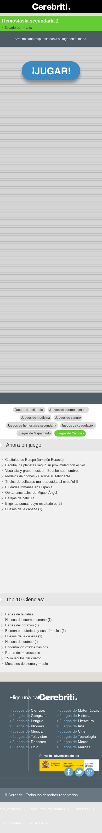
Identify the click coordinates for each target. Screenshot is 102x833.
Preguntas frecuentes (47, 809)
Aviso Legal (38, 823)
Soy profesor (10, 809)
